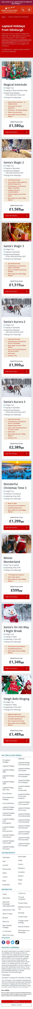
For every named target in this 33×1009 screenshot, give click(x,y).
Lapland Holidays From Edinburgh (24, 764)
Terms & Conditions (22, 898)
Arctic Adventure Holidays (8, 798)
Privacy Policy (22, 903)
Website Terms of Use (24, 908)
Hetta (4, 873)
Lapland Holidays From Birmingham (8, 821)
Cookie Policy (22, 917)
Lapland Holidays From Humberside (24, 788)
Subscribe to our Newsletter (24, 931)
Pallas (20, 860)
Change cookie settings (23, 922)
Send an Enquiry (23, 926)
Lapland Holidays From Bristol (8, 836)
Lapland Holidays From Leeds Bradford (24, 796)
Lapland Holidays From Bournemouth (8, 829)
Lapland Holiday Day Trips (8, 789)
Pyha (4, 881)
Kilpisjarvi (21, 868)
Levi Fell (5, 865)
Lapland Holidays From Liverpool (24, 803)
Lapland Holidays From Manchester (24, 815)
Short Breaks (7, 794)
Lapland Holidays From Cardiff (8, 842)
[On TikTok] (17, 942)
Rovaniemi (6, 885)
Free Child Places (8, 803)
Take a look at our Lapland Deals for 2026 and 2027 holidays (16, 2)
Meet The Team (8, 935)
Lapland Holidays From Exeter (24, 769)
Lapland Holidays (8, 766)
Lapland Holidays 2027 (8, 777)
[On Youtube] (8, 942)
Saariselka (6, 857)
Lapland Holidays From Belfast (8, 814)
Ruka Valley (22, 856)
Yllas (4, 861)
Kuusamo (21, 872)
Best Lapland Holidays (7, 926)
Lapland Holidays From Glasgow (24, 781)
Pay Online (6, 898)
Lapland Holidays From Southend (24, 833)
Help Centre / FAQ (9, 910)
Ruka (20, 884)
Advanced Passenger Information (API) (8, 904)
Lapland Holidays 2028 (8, 783)
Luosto (5, 877)
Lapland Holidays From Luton (24, 809)
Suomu (20, 864)
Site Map (21, 913)
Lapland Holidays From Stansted (24, 839)
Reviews (5, 918)
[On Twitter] (12, 942)
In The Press (7, 931)
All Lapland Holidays (6, 761)
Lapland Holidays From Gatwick (24, 775)
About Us (6, 922)
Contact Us (22, 893)
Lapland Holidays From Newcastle (24, 821)
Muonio (21, 876)
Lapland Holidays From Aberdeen (8, 808)
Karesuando (7, 869)
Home (3, 17)
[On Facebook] (3, 942)
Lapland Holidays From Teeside (24, 845)
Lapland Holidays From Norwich (24, 827)
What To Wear (8, 914)
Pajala (20, 880)
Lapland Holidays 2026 (8, 771)
